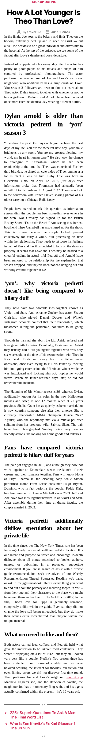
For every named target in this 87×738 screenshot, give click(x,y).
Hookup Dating (44, 2)
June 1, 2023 (60, 32)
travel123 (34, 32)
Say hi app (75, 677)
